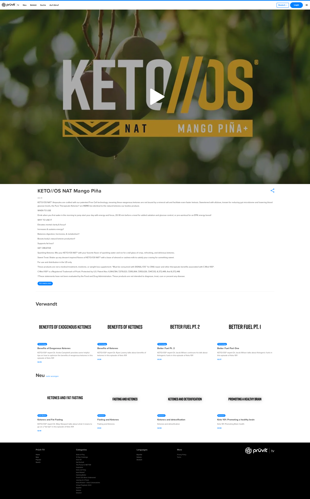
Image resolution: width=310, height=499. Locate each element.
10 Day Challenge (82, 457)
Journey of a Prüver (82, 480)
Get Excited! (80, 462)
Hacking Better (81, 475)
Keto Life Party (81, 470)
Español (78, 488)
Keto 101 (78, 460)
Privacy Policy (181, 455)
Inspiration (79, 467)
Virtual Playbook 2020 (83, 485)
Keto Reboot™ (80, 472)
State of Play (80, 455)
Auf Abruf (54, 5)
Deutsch (79, 493)
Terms (179, 457)
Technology (45, 283)
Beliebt (33, 5)
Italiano (78, 490)
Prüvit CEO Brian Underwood (86, 478)
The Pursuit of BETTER (83, 465)
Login (296, 5)
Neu (25, 5)
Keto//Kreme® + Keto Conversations (88, 483)
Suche (43, 5)
